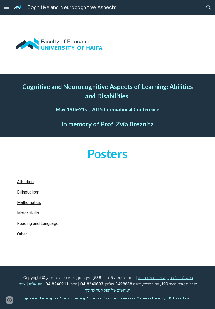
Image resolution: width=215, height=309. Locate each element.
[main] (107, 105)
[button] (6, 7)
